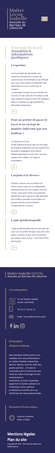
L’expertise (18, 65)
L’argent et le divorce (25, 175)
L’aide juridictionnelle (26, 220)
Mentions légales (21, 434)
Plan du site (17, 439)
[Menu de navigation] (44, 19)
